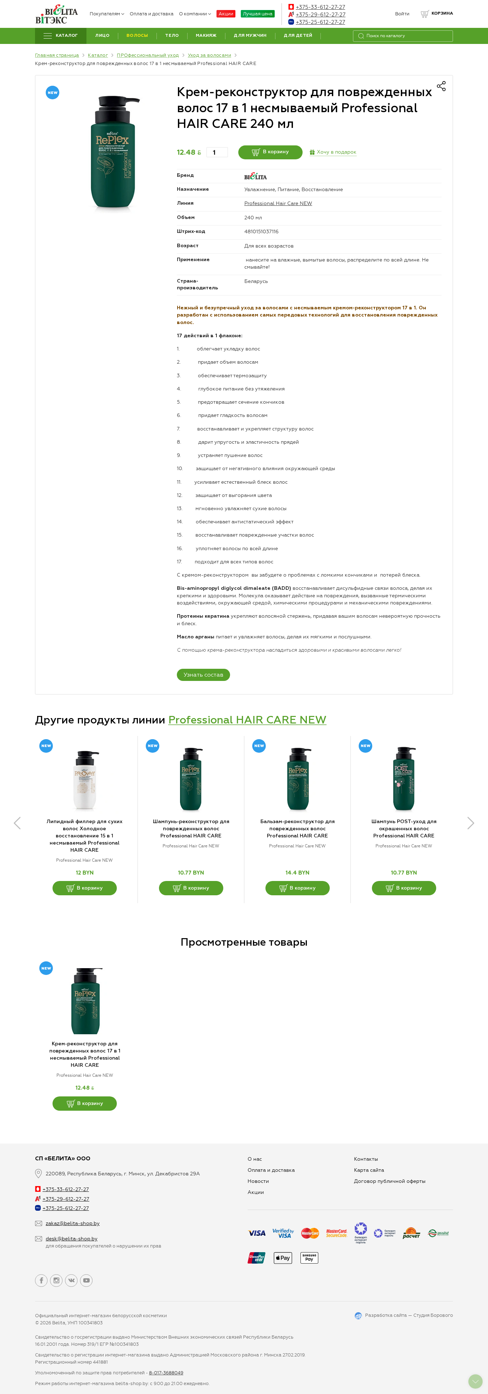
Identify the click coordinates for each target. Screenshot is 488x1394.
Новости (258, 1181)
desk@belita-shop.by (72, 1239)
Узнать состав (203, 674)
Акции (226, 13)
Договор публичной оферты (389, 1181)
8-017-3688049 (166, 1372)
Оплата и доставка (152, 13)
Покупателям (105, 13)
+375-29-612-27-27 (320, 14)
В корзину (276, 151)
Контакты (366, 1159)
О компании (193, 13)
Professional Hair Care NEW (278, 203)
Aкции (256, 1192)
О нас (255, 1159)
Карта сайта (369, 1170)
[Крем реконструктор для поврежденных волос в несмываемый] (111, 151)
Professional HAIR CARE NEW (247, 720)
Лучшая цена (258, 13)
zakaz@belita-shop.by (73, 1223)
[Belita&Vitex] (56, 14)
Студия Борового (433, 1315)
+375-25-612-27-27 (320, 22)
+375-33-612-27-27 (320, 7)
